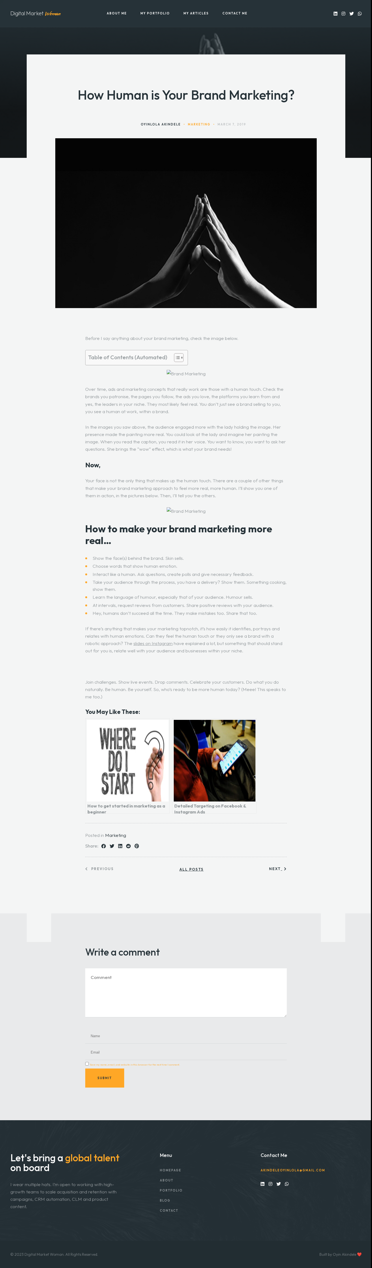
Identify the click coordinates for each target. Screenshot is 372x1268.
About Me (117, 13)
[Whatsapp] (360, 13)
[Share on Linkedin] (120, 846)
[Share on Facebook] (103, 846)
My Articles (196, 13)
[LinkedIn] (335, 13)
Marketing (115, 835)
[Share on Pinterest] (137, 846)
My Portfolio (155, 13)
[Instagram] (343, 13)
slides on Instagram (153, 643)
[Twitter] (351, 13)
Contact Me (235, 13)
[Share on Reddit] (128, 846)
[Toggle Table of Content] (176, 357)
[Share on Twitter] (112, 846)
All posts (191, 869)
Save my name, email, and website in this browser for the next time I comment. (135, 1064)
